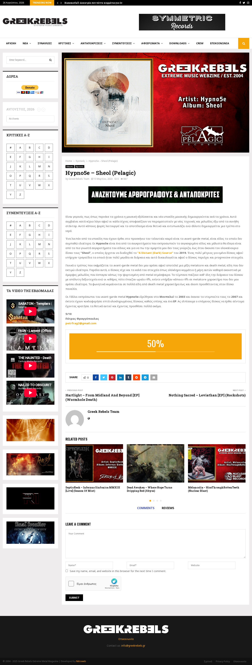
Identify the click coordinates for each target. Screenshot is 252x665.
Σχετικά (208, 661)
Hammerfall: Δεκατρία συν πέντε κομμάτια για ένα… (94, 2)
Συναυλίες (45, 43)
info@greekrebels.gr (133, 645)
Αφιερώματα (150, 43)
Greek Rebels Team (79, 178)
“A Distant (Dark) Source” (155, 253)
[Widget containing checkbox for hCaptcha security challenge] (93, 584)
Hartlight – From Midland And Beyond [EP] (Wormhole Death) (102, 397)
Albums (69, 166)
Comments (145, 508)
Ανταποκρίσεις (92, 43)
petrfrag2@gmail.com (80, 323)
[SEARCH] (50, 60)
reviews (168, 508)
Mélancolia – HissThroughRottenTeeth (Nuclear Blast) (213, 489)
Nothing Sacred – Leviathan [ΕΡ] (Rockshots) (207, 395)
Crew (199, 43)
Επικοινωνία (219, 43)
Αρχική (11, 43)
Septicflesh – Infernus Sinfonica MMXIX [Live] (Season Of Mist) (92, 489)
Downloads (178, 43)
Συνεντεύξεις (122, 43)
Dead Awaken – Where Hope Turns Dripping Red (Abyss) (149, 489)
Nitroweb (81, 661)
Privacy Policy (223, 661)
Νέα (25, 43)
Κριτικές (64, 43)
